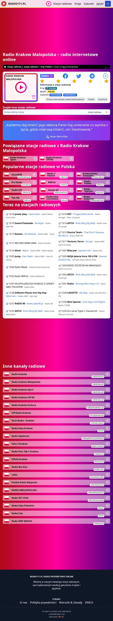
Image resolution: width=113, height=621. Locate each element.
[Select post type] (96, 112)
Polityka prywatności (43, 602)
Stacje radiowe (62, 4)
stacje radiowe (31, 66)
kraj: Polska (46, 66)
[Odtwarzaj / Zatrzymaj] (49, 4)
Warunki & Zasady (70, 602)
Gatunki (89, 4)
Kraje (78, 4)
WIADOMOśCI (70, 95)
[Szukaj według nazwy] (56, 112)
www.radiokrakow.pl (75, 99)
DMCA (89, 602)
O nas (23, 602)
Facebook (102, 99)
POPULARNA (56, 95)
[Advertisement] (56, 27)
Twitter (91, 99)
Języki (100, 4)
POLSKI (51, 91)
